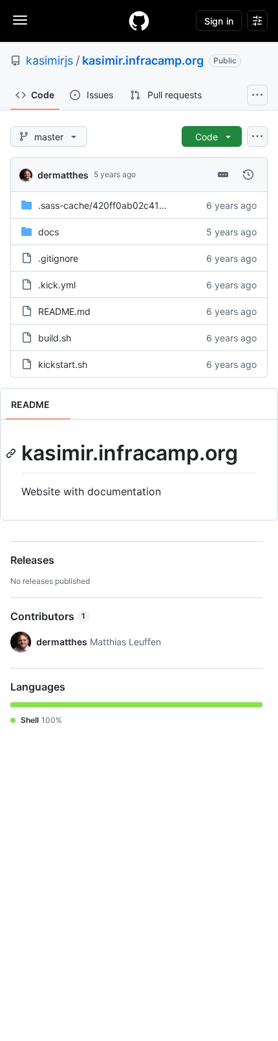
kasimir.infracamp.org (143, 60)
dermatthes (63, 174)
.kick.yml (57, 284)
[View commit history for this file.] (248, 175)
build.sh (54, 337)
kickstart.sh (62, 364)
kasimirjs (49, 60)
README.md (64, 311)
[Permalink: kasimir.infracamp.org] (12, 453)
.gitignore (58, 258)
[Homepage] (139, 20)
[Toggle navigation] (20, 20)
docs (48, 231)
